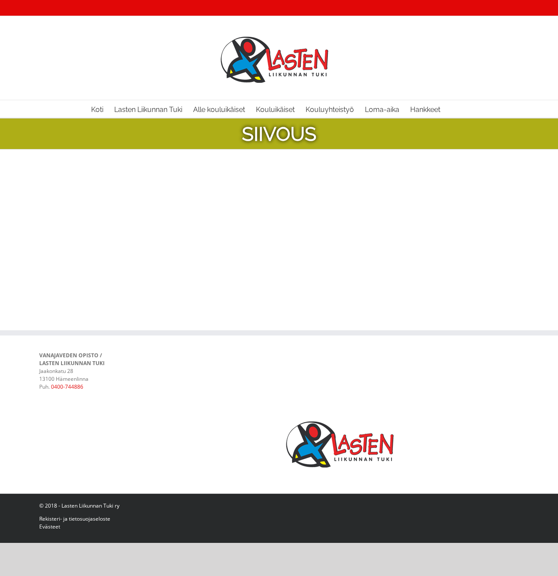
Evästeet (49, 526)
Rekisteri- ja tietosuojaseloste (74, 518)
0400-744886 (67, 386)
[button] (453, 109)
